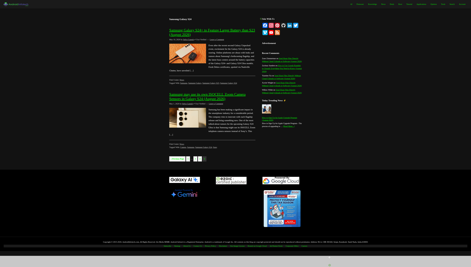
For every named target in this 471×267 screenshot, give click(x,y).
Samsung (183, 83)
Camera (183, 147)
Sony (215, 147)
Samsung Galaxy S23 (210, 83)
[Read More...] (288, 126)
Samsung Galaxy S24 (228, 83)
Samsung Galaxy (194, 83)
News (182, 80)
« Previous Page (177, 159)
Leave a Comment (217, 40)
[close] (236, 257)
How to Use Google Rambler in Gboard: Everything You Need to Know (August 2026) (282, 69)
